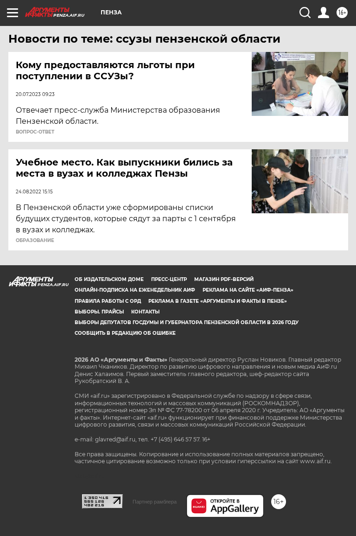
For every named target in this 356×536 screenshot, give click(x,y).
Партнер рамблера (155, 501)
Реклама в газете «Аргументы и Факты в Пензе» (217, 301)
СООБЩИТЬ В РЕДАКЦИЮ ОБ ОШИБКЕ (125, 333)
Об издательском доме (109, 279)
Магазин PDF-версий (224, 279)
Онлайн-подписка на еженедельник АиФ (135, 290)
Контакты (145, 312)
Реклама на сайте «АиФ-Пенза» (248, 290)
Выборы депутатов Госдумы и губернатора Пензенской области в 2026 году (187, 322)
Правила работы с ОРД (108, 301)
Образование (35, 240)
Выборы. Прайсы (99, 312)
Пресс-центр (169, 279)
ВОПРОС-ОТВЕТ (35, 132)
